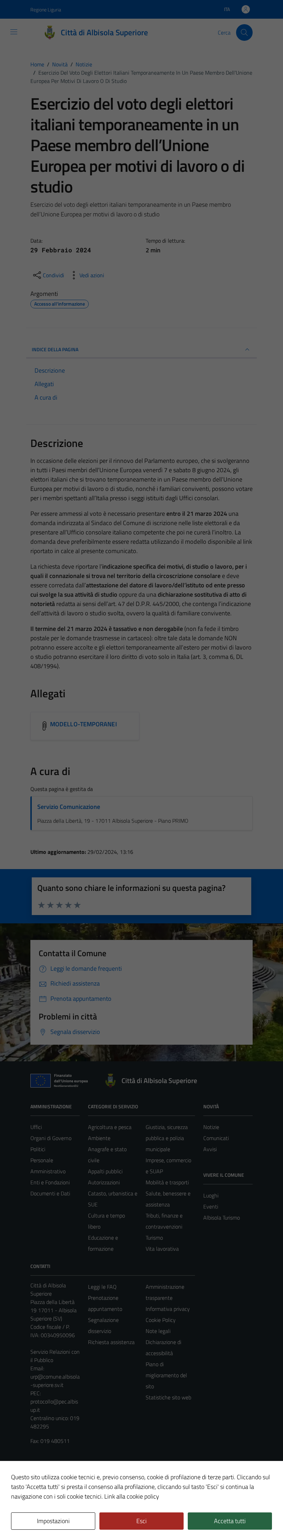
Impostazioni (53, 1521)
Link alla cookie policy (131, 1496)
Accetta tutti (230, 1521)
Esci (141, 1521)
